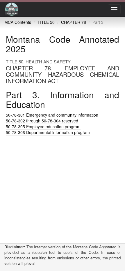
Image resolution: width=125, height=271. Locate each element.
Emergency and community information (52, 115)
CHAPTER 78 (73, 22)
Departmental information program (48, 132)
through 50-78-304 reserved (42, 121)
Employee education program (43, 126)
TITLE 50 (46, 22)
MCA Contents (17, 22)
